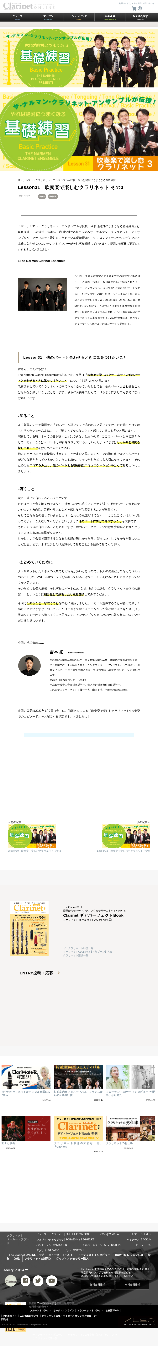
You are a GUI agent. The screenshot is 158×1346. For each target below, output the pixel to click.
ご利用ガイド (10, 1316)
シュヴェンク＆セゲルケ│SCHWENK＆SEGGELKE (65, 1239)
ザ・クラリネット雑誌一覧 (78, 948)
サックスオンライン (64, 1310)
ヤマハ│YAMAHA (109, 1234)
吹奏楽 (42, 196)
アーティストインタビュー (94, 1254)
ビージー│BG (143, 1245)
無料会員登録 (97, 1284)
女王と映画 (8, 1143)
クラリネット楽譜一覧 (75, 955)
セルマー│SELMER (140, 1234)
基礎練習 (52, 196)
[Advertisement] (79, 789)
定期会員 (110, 17)
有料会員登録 (132, 1284)
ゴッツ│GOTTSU (73, 1250)
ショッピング (79, 17)
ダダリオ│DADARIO (47, 1250)
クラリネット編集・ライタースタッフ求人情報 (66, 1316)
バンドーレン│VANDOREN (51, 1245)
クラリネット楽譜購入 (37, 1258)
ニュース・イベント (61, 1254)
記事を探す (142, 17)
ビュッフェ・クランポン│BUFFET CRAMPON (62, 1234)
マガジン (48, 17)
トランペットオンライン (90, 1310)
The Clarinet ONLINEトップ (26, 1254)
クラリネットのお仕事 (119, 1143)
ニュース (18, 17)
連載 (17, 1258)
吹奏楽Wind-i (112, 1310)
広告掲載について (29, 1316)
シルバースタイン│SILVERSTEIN (101, 1245)
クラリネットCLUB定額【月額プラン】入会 (87, 951)
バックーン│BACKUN (139, 1239)
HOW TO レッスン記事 (129, 1254)
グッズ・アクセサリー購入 (72, 1258)
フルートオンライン (40, 1310)
